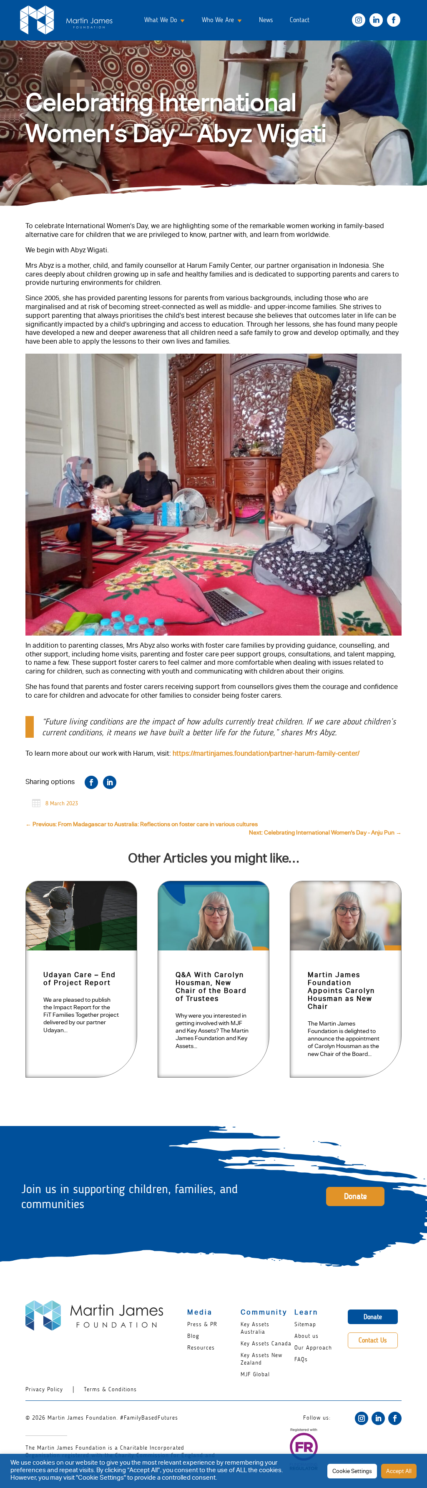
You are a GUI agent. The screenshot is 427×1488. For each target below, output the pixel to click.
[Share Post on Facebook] (91, 782)
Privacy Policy (44, 1389)
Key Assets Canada (266, 1343)
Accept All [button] (399, 1472)
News (266, 20)
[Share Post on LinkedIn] (109, 782)
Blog (193, 1336)
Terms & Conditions (110, 1389)
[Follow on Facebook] (395, 1418)
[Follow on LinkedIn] (378, 1418)
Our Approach (313, 1347)
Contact (299, 20)
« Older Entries (55, 1095)
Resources (201, 1347)
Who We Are (218, 20)
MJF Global (255, 1374)
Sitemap (305, 1324)
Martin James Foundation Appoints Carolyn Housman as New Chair (341, 992)
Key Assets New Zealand (261, 1359)
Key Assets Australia (255, 1328)
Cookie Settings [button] (352, 1472)
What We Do (160, 20)
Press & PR (202, 1324)
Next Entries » (373, 1095)
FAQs (301, 1359)
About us (306, 1336)
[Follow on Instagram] (361, 1418)
